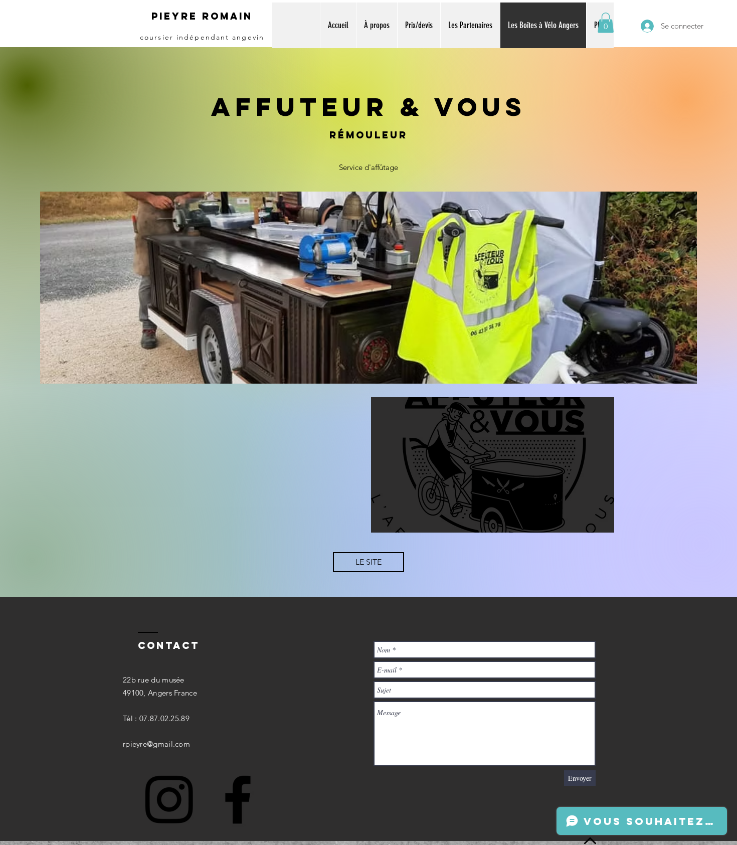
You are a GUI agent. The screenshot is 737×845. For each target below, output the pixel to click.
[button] (605, 23)
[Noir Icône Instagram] (169, 799)
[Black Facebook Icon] (238, 799)
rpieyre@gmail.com (156, 744)
